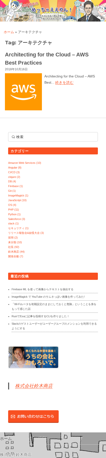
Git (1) (12, 190)
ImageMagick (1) (18, 195)
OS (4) (12, 204)
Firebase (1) (15, 186)
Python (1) (14, 214)
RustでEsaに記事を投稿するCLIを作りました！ (41, 316)
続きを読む (64, 82)
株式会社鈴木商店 (34, 385)
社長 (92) (13, 246)
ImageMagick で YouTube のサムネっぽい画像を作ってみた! (48, 296)
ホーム (9, 32)
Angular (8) (14, 167)
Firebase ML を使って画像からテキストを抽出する (42, 289)
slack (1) (13, 223)
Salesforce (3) (16, 218)
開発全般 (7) (15, 256)
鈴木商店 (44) (16, 251)
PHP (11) (13, 209)
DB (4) (12, 181)
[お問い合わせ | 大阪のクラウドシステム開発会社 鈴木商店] (33, 416)
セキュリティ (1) (18, 228)
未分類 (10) (15, 242)
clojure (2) (14, 176)
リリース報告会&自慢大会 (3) (26, 232)
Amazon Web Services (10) (24, 162)
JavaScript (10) (17, 200)
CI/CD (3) (14, 172)
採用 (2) (13, 237)
